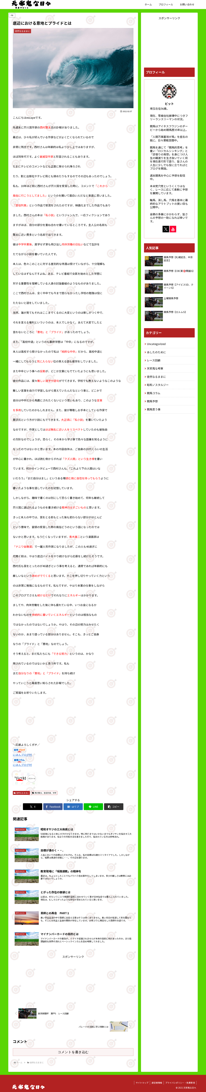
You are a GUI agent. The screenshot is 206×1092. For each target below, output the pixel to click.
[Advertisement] (73, 980)
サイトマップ (142, 1082)
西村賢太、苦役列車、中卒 (45, 793)
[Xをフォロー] (165, 229)
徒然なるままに (22, 793)
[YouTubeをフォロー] (173, 229)
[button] (113, 806)
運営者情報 (157, 1082)
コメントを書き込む (73, 1052)
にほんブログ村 (22, 755)
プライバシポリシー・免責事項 (180, 1082)
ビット (169, 103)
